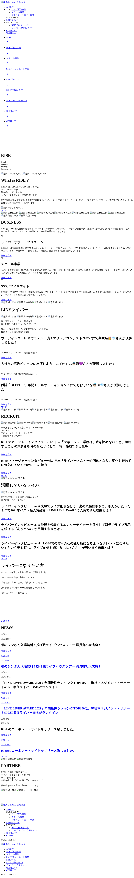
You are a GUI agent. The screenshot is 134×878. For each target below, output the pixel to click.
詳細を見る (6, 255)
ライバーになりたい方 (22, 28)
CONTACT (11, 33)
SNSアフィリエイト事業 (23, 15)
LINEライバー (12, 20)
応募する (5, 621)
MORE (4, 210)
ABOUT (10, 7)
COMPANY (11, 30)
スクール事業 (18, 12)
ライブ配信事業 (19, 9)
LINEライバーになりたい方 (24, 830)
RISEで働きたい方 (20, 25)
